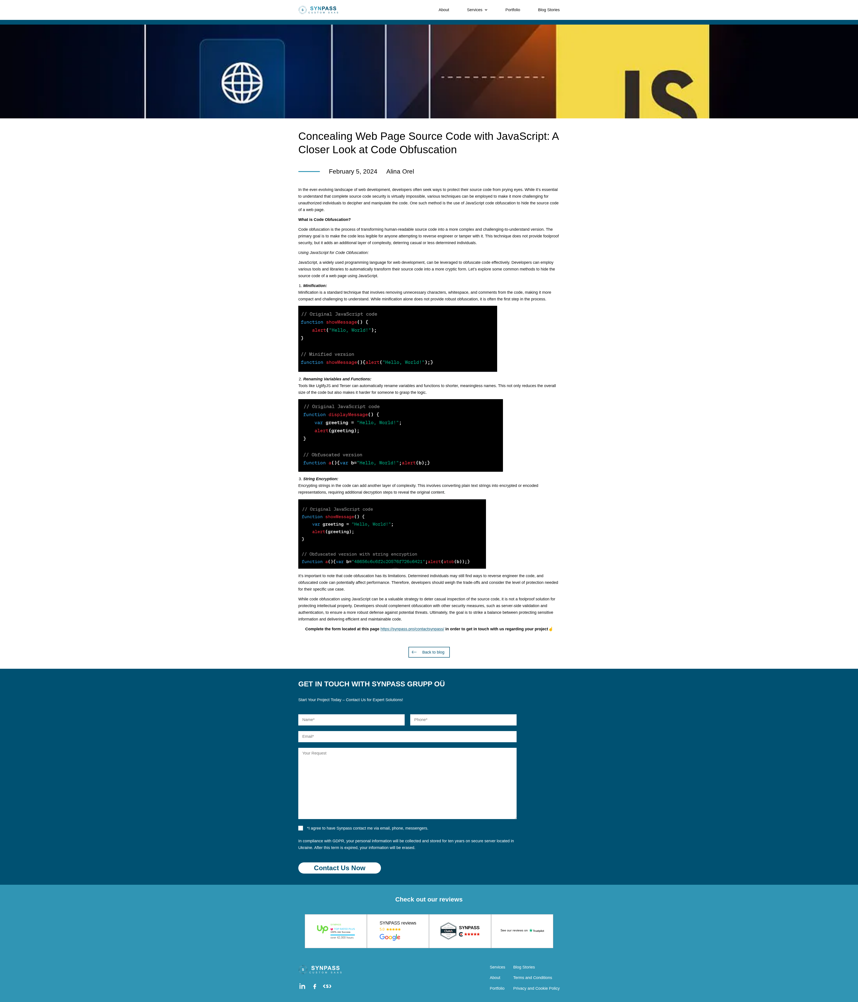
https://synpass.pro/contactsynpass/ (412, 629)
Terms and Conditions (532, 977)
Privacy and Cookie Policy (536, 988)
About (444, 10)
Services (474, 10)
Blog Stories (549, 10)
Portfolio (512, 10)
